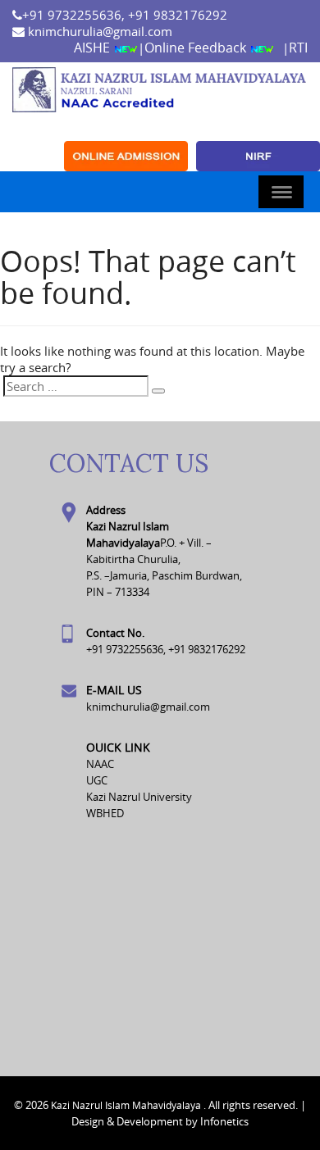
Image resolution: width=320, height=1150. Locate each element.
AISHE (93, 47)
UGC (96, 780)
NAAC (100, 764)
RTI (298, 47)
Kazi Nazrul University (139, 796)
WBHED (105, 813)
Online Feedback (196, 47)
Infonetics (224, 1121)
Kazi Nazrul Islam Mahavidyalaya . (128, 1104)
